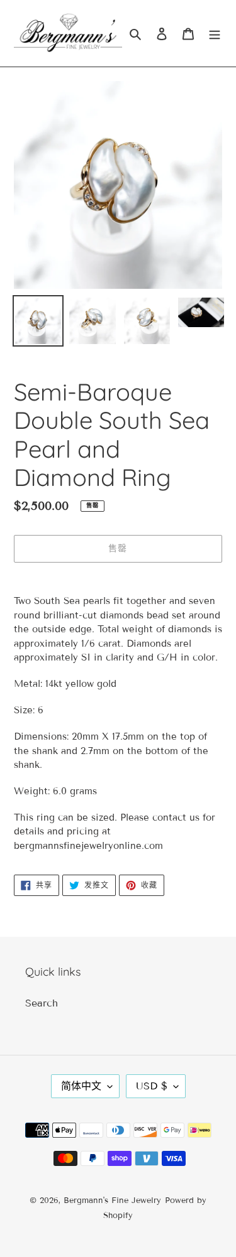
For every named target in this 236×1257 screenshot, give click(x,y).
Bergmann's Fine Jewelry (112, 1200)
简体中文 (81, 1086)
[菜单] (214, 33)
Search (41, 1003)
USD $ (151, 1086)
